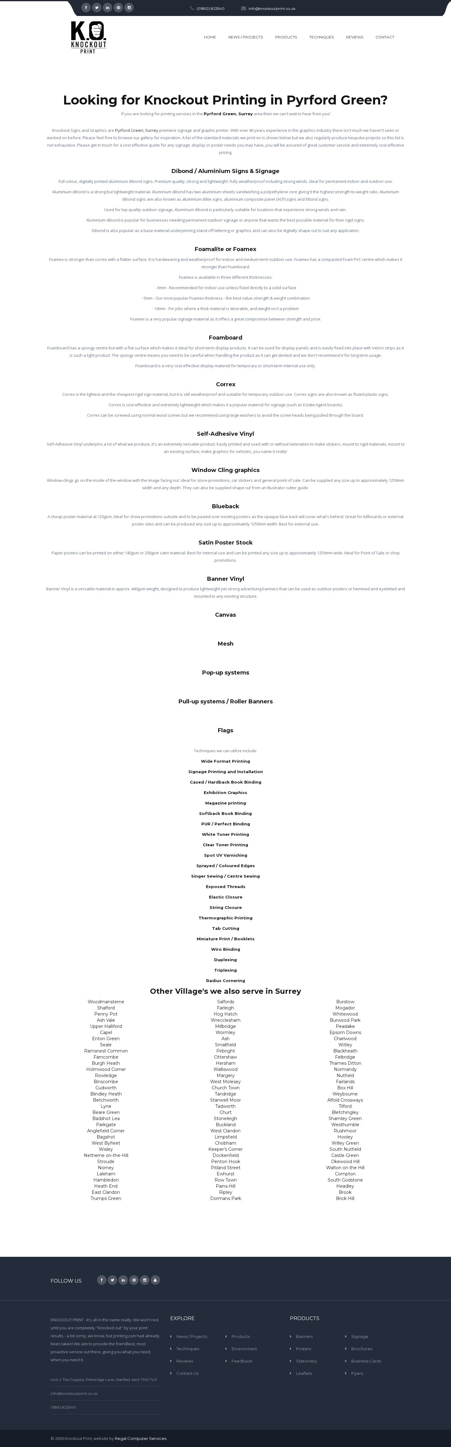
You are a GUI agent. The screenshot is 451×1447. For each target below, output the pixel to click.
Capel (106, 1032)
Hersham (226, 1063)
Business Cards (366, 1361)
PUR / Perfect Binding (225, 823)
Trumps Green (106, 1198)
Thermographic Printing (225, 917)
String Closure (226, 907)
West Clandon (225, 1131)
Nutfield (345, 1075)
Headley (345, 1186)
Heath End (106, 1186)
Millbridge (225, 1026)
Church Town (226, 1088)
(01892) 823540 (211, 8)
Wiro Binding (225, 949)
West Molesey (225, 1081)
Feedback (242, 1361)
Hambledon (106, 1180)
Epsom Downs (345, 1032)
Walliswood (225, 1069)
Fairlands (345, 1081)
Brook (345, 1192)
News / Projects (191, 1336)
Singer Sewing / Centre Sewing (225, 876)
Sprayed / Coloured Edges (225, 865)
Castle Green (345, 1155)
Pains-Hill (225, 1186)
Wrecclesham (226, 1020)
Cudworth (106, 1088)
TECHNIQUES (321, 37)
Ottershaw (225, 1057)
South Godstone (345, 1180)
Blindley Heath (106, 1094)
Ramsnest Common (106, 1051)
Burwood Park (345, 1020)
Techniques (187, 1348)
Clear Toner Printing (225, 844)
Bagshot (106, 1137)
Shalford (106, 1008)
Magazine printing (225, 802)
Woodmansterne (106, 1002)
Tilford (345, 1106)
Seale (106, 1045)
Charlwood (345, 1038)
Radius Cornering (225, 980)
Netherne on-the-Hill (106, 1155)
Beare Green (106, 1112)
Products (241, 1336)
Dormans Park (225, 1198)
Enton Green (106, 1038)
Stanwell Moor (225, 1100)
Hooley (345, 1137)
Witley (345, 1045)
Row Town (225, 1180)
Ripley (225, 1192)
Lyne (106, 1106)
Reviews (184, 1361)
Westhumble (345, 1124)
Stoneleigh (225, 1118)
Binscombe (106, 1081)
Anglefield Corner (106, 1131)
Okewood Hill (345, 1161)
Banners (304, 1336)
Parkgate (106, 1124)
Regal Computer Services (140, 1438)
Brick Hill (345, 1198)
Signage (359, 1336)
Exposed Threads (225, 886)
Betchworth (106, 1100)
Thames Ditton (345, 1063)
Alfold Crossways (345, 1100)
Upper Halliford (106, 1026)
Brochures (361, 1348)
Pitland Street (226, 1167)
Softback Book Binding (225, 813)
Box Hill (345, 1088)
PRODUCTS (286, 37)
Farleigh (225, 1008)
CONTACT (385, 37)
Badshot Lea (106, 1118)
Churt (226, 1112)
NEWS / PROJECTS (245, 37)
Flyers (357, 1373)
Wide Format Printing (225, 761)
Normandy (345, 1069)
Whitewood (345, 1014)
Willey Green (345, 1143)
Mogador (345, 1008)
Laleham (106, 1174)
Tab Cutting (225, 928)
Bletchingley (345, 1112)
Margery (226, 1075)
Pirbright (225, 1051)
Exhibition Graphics (225, 792)
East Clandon (106, 1192)
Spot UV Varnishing (225, 855)
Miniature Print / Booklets (226, 938)
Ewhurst (225, 1174)
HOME (210, 37)
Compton (345, 1174)
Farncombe (106, 1057)
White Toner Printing (225, 834)
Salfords (225, 1002)
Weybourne (345, 1094)
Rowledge (106, 1075)
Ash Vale (106, 1020)
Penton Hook (225, 1161)
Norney (106, 1167)
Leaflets (304, 1373)
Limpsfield (225, 1137)
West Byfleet (106, 1143)
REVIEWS (354, 37)
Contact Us (187, 1373)
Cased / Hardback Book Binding (225, 782)
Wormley (225, 1032)
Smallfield (225, 1045)
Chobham (225, 1143)
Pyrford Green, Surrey (228, 113)
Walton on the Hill (345, 1167)
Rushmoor (345, 1131)
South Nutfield (345, 1149)
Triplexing (225, 970)
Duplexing (225, 959)
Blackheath (345, 1051)
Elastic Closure (225, 897)
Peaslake (345, 1026)
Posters (303, 1348)
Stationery (306, 1361)
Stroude (105, 1161)
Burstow (345, 1002)
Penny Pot (106, 1014)
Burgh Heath (106, 1063)
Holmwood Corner (106, 1069)
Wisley (106, 1149)
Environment (244, 1348)
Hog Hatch (225, 1014)
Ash (225, 1038)
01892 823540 (63, 1407)
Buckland (226, 1124)
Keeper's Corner (225, 1149)
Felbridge (345, 1057)
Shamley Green (345, 1118)
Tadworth (225, 1106)
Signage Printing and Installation (225, 771)
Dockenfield (226, 1155)
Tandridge (225, 1094)
